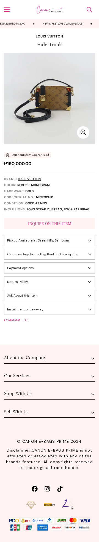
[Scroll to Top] (89, 512)
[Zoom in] (83, 132)
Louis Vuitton (49, 36)
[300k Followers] (35, 488)
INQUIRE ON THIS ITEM (49, 224)
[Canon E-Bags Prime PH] (49, 9)
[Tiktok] (60, 488)
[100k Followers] (47, 488)
